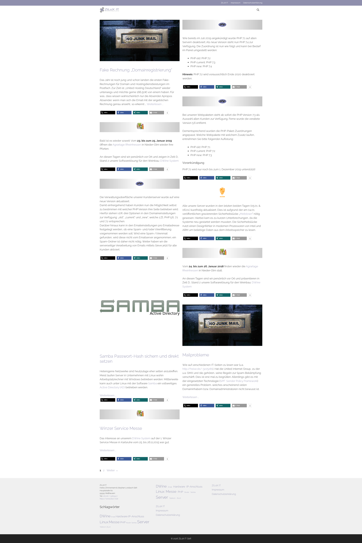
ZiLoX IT (224, 3)
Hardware (122, 516)
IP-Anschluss (136, 516)
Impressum (235, 3)
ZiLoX (108, 527)
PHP (123, 522)
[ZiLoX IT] (110, 10)
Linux (104, 522)
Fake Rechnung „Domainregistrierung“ (136, 69)
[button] (107, 112)
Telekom (103, 527)
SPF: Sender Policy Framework (238, 380)
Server (143, 521)
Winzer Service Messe (121, 428)
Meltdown (246, 213)
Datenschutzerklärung (252, 3)
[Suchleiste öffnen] (258, 10)
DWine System (169, 160)
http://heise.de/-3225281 (197, 368)
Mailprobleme (195, 354)
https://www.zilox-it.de (109, 499)
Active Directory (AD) (112, 387)
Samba (152, 383)
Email (113, 517)
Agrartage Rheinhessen (127, 144)
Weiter (112, 470)
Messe (114, 522)
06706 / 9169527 (110, 496)
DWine (105, 516)
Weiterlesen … (155, 104)
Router (128, 523)
